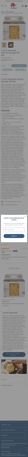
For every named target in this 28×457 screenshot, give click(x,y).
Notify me (14, 236)
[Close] (25, 217)
